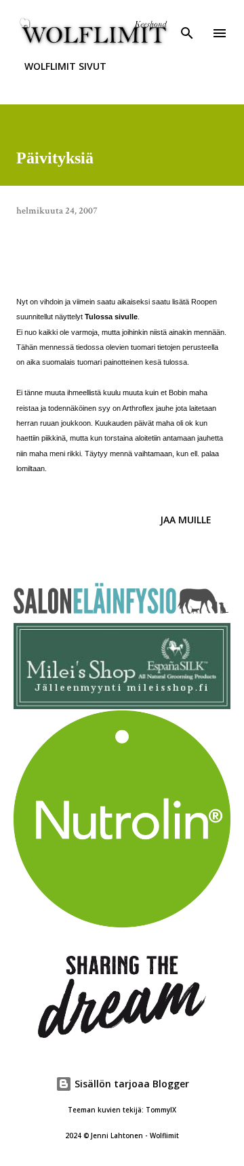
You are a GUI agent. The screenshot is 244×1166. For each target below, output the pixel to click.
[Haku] (187, 24)
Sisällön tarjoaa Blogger (130, 1083)
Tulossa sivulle (111, 317)
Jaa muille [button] (185, 519)
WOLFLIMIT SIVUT (65, 66)
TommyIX (161, 1110)
